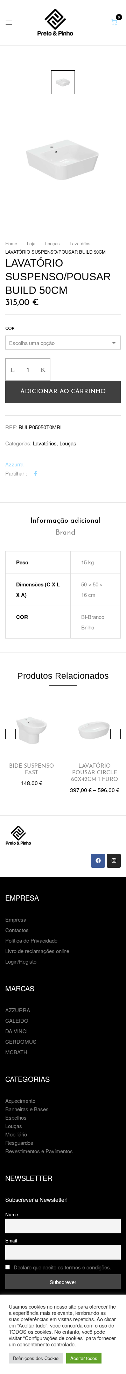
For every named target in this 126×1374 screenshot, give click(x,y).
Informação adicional (65, 520)
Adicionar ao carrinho (63, 392)
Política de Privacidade (31, 940)
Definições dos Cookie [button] (35, 1358)
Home (11, 243)
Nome (11, 1214)
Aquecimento (20, 1100)
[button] (114, 22)
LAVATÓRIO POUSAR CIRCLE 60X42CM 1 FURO (94, 772)
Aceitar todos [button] (83, 1358)
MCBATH (16, 1052)
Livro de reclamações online (37, 950)
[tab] (65, 521)
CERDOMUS (20, 1041)
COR (10, 328)
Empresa (15, 919)
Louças (52, 243)
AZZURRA (17, 1010)
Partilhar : (16, 473)
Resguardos (19, 1142)
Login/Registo (20, 961)
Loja (31, 243)
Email (11, 1240)
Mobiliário (16, 1134)
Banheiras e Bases (27, 1109)
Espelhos (16, 1117)
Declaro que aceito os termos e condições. (62, 1267)
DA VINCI (16, 1031)
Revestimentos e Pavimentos (39, 1151)
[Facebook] (35, 473)
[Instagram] (114, 861)
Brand (66, 532)
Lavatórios (80, 243)
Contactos (17, 929)
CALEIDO (16, 1020)
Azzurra (14, 464)
